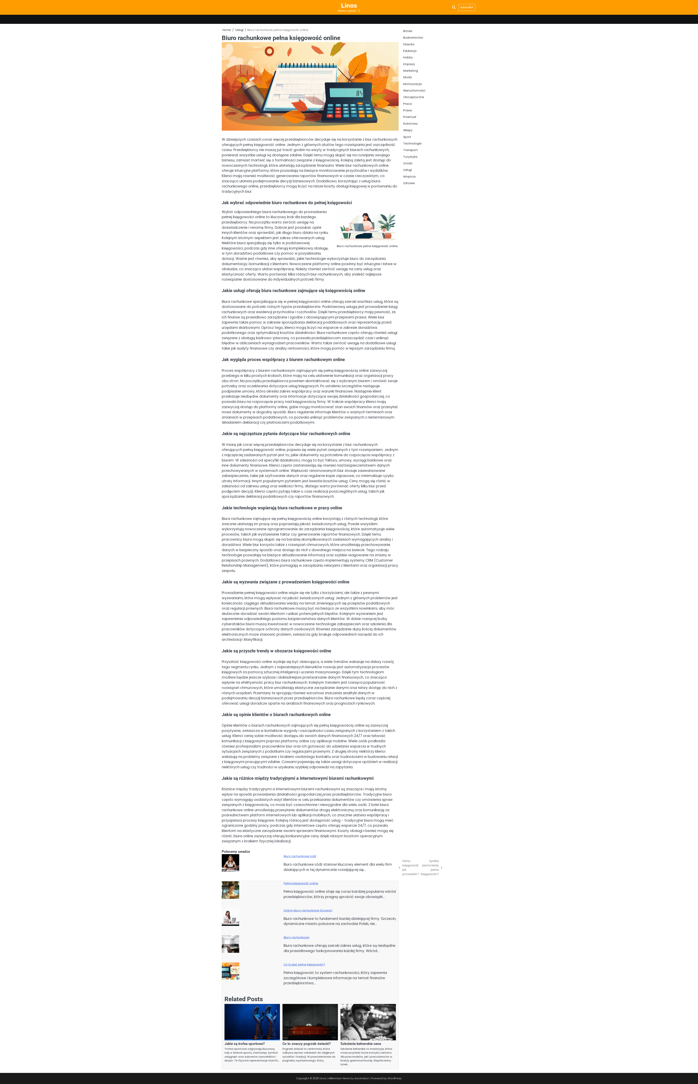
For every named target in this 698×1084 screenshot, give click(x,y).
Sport (407, 137)
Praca (407, 104)
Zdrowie (409, 183)
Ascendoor (361, 1078)
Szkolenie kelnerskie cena (360, 1044)
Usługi (407, 170)
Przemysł (409, 117)
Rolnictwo (410, 124)
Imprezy (409, 64)
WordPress (395, 1078)
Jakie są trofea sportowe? (244, 1044)
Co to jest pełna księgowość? (304, 964)
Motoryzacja (412, 84)
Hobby (408, 58)
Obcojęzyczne (413, 97)
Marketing (410, 71)
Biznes (407, 31)
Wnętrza (409, 177)
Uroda (407, 163)
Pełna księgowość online (301, 883)
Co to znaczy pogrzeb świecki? (306, 1044)
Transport (410, 150)
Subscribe (466, 7)
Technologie (412, 143)
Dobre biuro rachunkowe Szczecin (308, 910)
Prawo (407, 110)
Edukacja (409, 51)
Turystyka (410, 157)
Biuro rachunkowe (296, 937)
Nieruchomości (414, 91)
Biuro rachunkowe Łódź (300, 856)
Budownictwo (413, 38)
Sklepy (407, 130)
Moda (407, 77)
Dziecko (408, 44)
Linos (349, 5)
